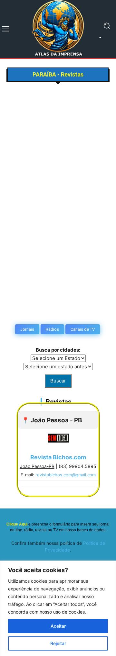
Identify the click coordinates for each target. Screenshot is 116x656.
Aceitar (58, 626)
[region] (58, 608)
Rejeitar (58, 643)
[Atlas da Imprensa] (58, 29)
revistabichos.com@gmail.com (65, 474)
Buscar (58, 381)
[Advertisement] (58, 144)
